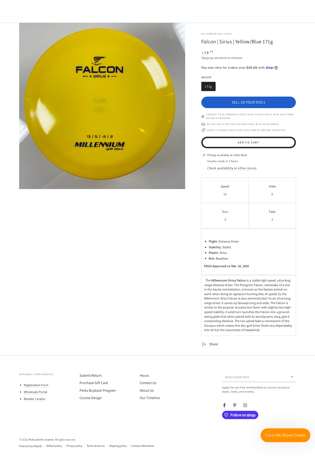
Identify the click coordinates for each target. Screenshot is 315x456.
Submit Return (91, 375)
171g (210, 87)
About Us (147, 390)
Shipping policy (118, 445)
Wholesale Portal (35, 392)
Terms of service (96, 445)
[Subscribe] (293, 377)
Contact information (142, 445)
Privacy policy (74, 445)
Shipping (207, 57)
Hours (144, 375)
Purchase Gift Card (94, 382)
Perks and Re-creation (41, 439)
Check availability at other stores (231, 168)
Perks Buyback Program (98, 390)
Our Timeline (150, 397)
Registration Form (36, 385)
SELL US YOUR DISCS (248, 102)
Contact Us (148, 382)
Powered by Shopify (30, 446)
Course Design (91, 397)
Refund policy (54, 445)
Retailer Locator (35, 399)
